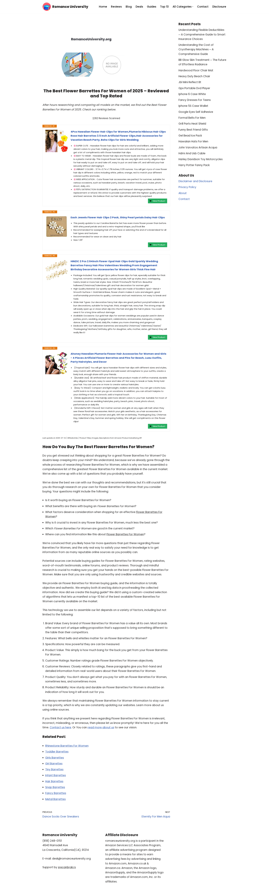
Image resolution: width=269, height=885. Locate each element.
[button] (192, 6)
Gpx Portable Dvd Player (194, 88)
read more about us (101, 727)
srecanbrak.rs (67, 867)
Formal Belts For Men (192, 118)
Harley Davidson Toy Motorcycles (200, 159)
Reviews (116, 7)
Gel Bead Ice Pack (190, 135)
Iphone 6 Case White (192, 94)
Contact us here (60, 727)
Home (103, 7)
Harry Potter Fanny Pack (194, 165)
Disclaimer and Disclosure (195, 181)
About (182, 193)
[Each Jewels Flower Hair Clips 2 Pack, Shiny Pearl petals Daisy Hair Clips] (56, 227)
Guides (151, 7)
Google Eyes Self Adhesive (195, 112)
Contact (202, 7)
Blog (129, 7)
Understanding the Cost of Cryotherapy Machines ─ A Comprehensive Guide (196, 49)
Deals (139, 7)
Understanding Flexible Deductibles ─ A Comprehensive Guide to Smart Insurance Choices (201, 34)
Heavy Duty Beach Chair (194, 76)
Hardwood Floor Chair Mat (195, 70)
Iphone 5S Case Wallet (193, 106)
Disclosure (219, 7)
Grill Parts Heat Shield (192, 124)
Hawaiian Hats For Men (193, 141)
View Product (159, 201)
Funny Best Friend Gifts (193, 130)
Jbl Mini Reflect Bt (189, 82)
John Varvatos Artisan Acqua (197, 147)
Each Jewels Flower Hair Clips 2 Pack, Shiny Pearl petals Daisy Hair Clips (118, 217)
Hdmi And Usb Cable (191, 153)
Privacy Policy (187, 187)
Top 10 (164, 7)
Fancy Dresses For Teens (194, 100)
